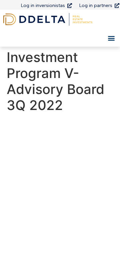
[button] (111, 37)
